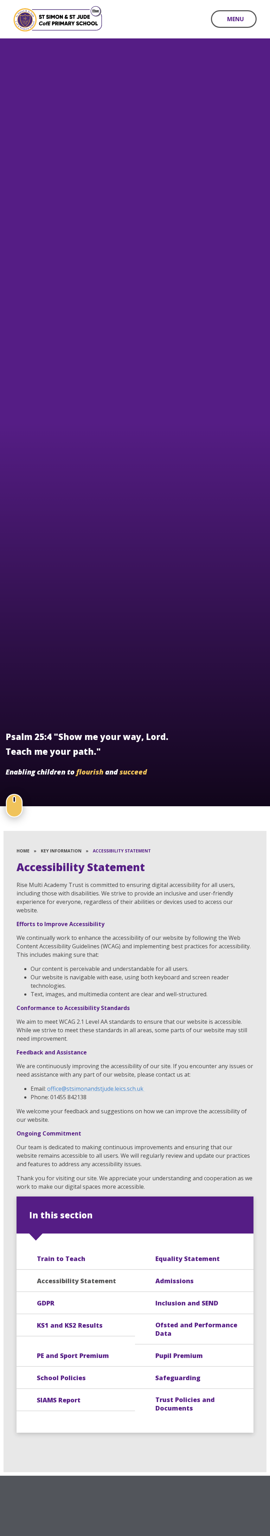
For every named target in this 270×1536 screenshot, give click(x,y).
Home (23, 851)
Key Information (61, 851)
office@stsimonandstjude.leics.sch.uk (96, 1089)
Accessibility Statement (122, 851)
